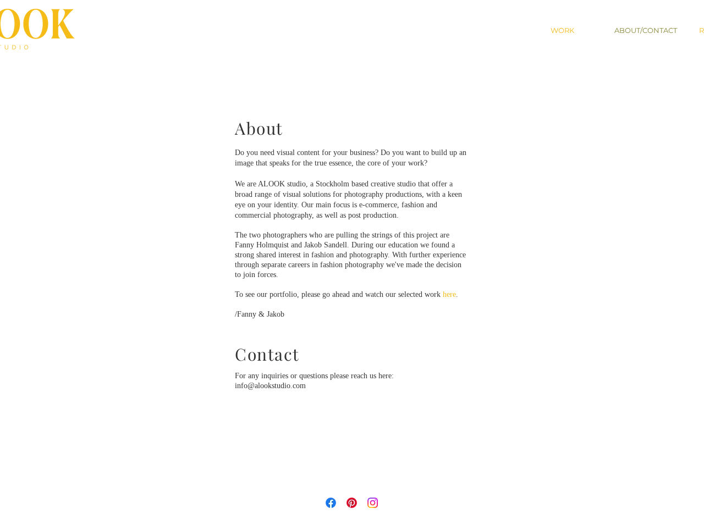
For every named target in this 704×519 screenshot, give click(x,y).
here (449, 294)
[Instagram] (373, 503)
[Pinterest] (352, 503)
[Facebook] (331, 503)
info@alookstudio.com (270, 386)
